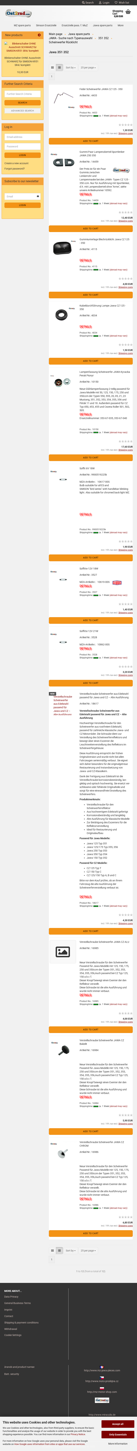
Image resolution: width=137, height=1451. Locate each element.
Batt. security (11, 1374)
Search (89, 2)
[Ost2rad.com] (18, 13)
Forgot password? (14, 168)
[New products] (39, 35)
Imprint (8, 1309)
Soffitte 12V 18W (89, 568)
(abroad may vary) (118, 116)
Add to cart (90, 141)
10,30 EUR (22, 72)
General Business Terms (17, 1303)
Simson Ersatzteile (46, 25)
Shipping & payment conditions (21, 1322)
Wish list (123, 2)
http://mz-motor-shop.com (102, 1391)
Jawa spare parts (102, 25)
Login (105, 2)
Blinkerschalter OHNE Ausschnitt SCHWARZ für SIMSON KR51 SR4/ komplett (22, 61)
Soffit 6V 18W (87, 468)
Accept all (117, 1424)
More (120, 25)
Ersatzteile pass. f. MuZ (75, 25)
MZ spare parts (22, 25)
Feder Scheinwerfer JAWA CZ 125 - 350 (101, 89)
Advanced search (22, 110)
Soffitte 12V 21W (89, 631)
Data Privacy (11, 1296)
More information (118, 1443)
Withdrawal (10, 1329)
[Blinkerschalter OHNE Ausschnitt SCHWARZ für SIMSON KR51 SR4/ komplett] (22, 47)
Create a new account (16, 163)
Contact (8, 1316)
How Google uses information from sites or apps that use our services (49, 1444)
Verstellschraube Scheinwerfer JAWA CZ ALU (104, 941)
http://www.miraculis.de (102, 1414)
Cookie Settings (12, 1335)
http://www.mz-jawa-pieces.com (102, 1370)
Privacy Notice (78, 1434)
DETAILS (85, 106)
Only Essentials (118, 1434)
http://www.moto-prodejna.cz (101, 1381)
